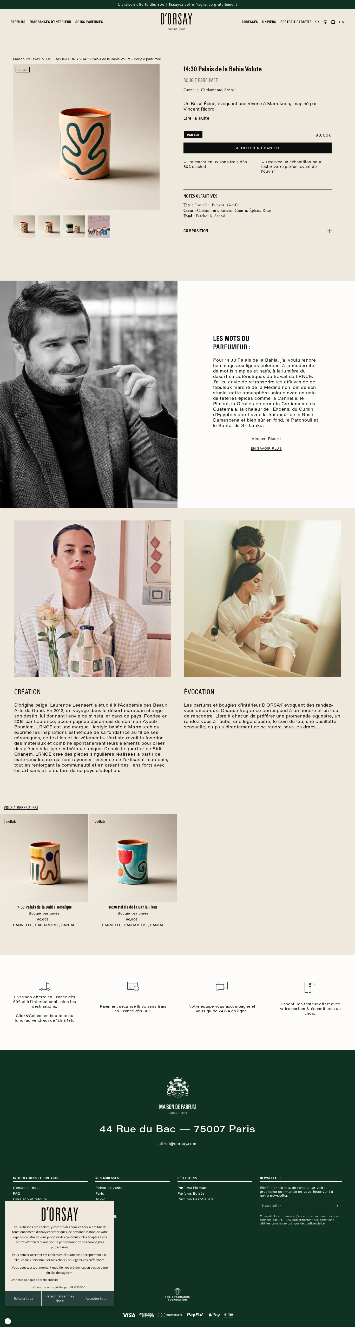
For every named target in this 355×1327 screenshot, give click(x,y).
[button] (20, 21)
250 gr (193, 135)
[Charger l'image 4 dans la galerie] (99, 226)
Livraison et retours (30, 1199)
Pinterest (103, 1232)
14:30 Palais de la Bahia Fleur (133, 909)
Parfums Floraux (192, 1187)
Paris (99, 1193)
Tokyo (100, 1199)
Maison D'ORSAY (26, 59)
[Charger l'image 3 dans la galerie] (74, 226)
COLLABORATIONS (61, 59)
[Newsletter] (336, 1206)
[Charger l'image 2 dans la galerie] (49, 226)
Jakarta (101, 1205)
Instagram (104, 1226)
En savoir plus (266, 448)
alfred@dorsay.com (177, 1143)
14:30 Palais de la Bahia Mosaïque (44, 909)
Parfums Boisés (191, 1193)
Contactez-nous (27, 1187)
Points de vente (108, 1187)
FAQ (16, 1193)
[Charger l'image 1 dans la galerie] (24, 226)
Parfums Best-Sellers (196, 1199)
